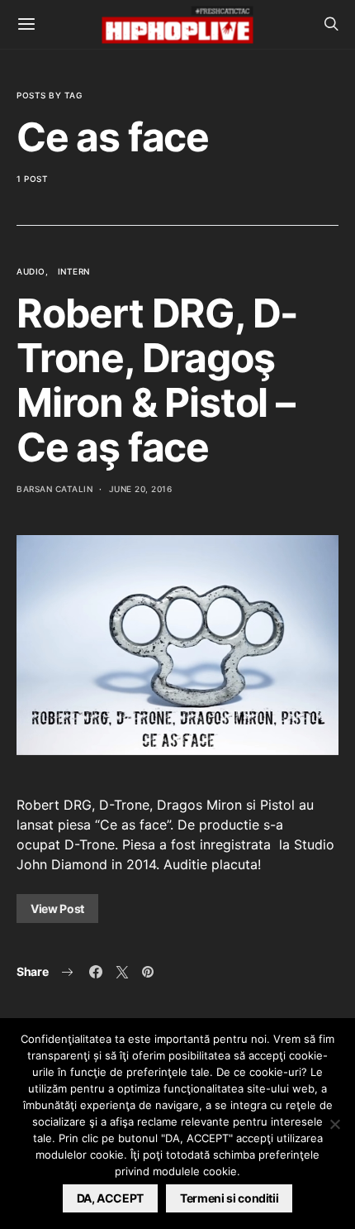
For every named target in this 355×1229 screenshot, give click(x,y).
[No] (334, 1124)
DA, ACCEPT (110, 1198)
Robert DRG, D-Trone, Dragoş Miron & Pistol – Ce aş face (157, 380)
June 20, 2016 (141, 489)
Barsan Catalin (54, 489)
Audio (31, 271)
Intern (74, 271)
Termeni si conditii (229, 1198)
